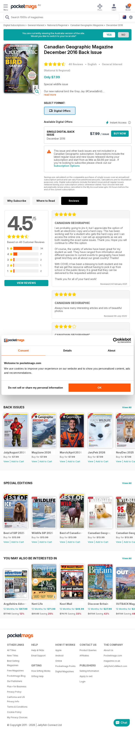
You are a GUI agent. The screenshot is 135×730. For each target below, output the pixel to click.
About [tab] (111, 350)
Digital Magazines (64, 671)
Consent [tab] (23, 350)
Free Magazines (15, 670)
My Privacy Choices (17, 717)
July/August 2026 (15, 452)
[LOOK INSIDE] (21, 92)
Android (59, 655)
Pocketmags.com (113, 655)
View (6, 461)
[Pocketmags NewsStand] (23, 7)
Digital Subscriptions (14, 25)
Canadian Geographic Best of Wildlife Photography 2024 (99, 532)
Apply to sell (86, 676)
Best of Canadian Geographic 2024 (71, 532)
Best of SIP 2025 (14, 532)
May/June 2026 (41, 452)
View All (126, 407)
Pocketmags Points (65, 666)
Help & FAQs (37, 650)
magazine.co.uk (112, 661)
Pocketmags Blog (16, 676)
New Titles (12, 655)
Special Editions (18, 483)
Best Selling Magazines (13, 663)
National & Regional (57, 25)
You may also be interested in (30, 558)
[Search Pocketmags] (7, 17)
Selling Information (89, 671)
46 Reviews (76, 64)
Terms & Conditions (17, 706)
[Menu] (6, 6)
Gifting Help (37, 676)
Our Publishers (14, 681)
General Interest (36, 25)
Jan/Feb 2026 (96, 452)
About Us (108, 650)
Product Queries (88, 650)
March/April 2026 (71, 452)
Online (58, 661)
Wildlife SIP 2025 (42, 532)
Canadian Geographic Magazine (86, 25)
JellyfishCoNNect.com (115, 666)
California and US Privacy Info (16, 699)
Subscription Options (67, 165)
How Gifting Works (40, 671)
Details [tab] (67, 350)
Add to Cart (17, 461)
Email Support (38, 655)
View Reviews (26, 282)
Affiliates (84, 655)
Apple (58, 650)
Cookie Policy (14, 712)
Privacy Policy (14, 691)
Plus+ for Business (16, 686)
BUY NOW (120, 133)
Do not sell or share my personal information (35, 387)
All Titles (11, 650)
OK (100, 387)
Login (82, 681)
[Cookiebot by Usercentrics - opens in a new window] (115, 340)
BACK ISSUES (14, 407)
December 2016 (114, 25)
